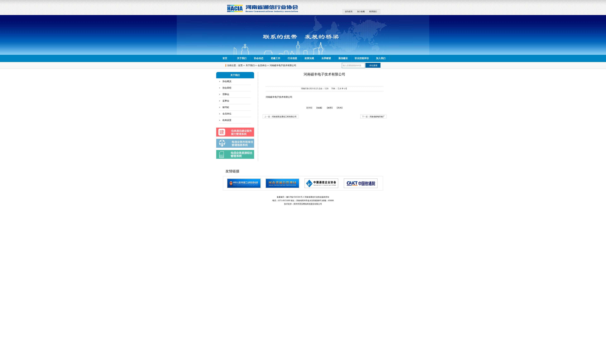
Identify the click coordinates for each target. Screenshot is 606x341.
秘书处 (226, 107)
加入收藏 (361, 11)
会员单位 (262, 65)
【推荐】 (329, 108)
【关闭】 (339, 108)
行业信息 (292, 58)
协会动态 (258, 58)
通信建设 (343, 58)
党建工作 (275, 58)
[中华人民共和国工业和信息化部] (244, 183)
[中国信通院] (360, 183)
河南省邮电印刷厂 (377, 117)
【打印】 (309, 108)
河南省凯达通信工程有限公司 (284, 117)
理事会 (226, 94)
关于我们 (242, 58)
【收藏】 (319, 108)
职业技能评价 (362, 58)
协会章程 (227, 88)
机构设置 (227, 120)
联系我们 (373, 11)
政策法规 (309, 58)
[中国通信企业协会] (321, 183)
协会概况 (227, 81)
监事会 (226, 101)
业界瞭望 (326, 58)
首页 (225, 58)
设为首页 (349, 11)
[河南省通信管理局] (282, 183)
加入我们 (381, 58)
